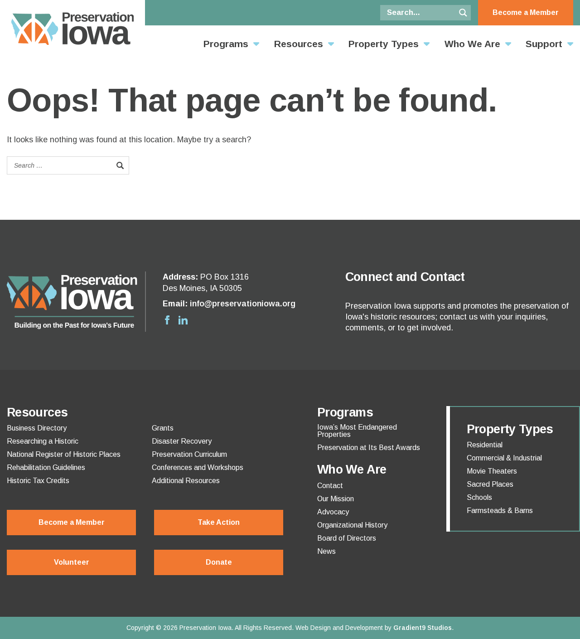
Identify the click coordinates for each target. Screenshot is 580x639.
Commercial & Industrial (504, 458)
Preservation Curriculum (189, 454)
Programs (225, 43)
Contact (330, 485)
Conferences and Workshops (197, 467)
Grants (163, 428)
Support (544, 43)
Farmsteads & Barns (500, 510)
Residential (485, 445)
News (326, 551)
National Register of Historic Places (64, 454)
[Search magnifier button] (463, 12)
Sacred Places (490, 484)
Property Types (383, 43)
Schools (479, 497)
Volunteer (71, 562)
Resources (298, 43)
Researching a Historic (42, 441)
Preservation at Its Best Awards (368, 447)
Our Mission (335, 499)
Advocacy (333, 512)
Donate (219, 562)
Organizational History (352, 525)
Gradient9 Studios (422, 627)
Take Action (219, 522)
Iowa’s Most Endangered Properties (357, 431)
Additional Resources (186, 480)
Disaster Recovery (182, 441)
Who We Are (472, 43)
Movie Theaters (492, 471)
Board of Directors (346, 538)
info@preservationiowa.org (242, 303)
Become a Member (526, 12)
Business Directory (37, 428)
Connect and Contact (405, 277)
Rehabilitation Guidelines (46, 467)
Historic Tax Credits (38, 480)
